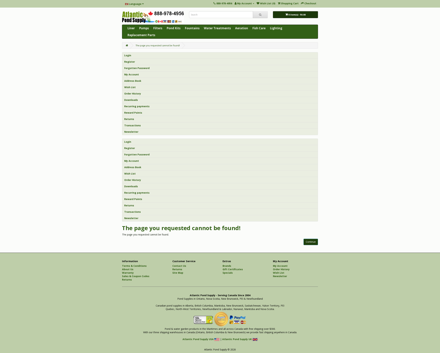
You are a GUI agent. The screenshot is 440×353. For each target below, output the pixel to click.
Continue (311, 241)
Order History (132, 93)
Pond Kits (173, 28)
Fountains (192, 28)
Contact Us (179, 265)
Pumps (144, 28)
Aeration (241, 28)
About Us (127, 269)
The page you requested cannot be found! (158, 45)
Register (129, 61)
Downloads (131, 100)
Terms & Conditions (134, 265)
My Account (131, 74)
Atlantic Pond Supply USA (198, 339)
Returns (129, 119)
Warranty (128, 272)
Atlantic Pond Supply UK (237, 339)
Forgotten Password (137, 68)
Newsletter (131, 131)
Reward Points (133, 112)
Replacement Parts (141, 35)
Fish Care (259, 28)
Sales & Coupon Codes (135, 276)
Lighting (276, 28)
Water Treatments (217, 28)
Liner (131, 28)
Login (127, 55)
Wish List (130, 87)
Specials (228, 272)
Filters (157, 28)
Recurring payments (137, 106)
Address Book (132, 80)
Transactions (132, 125)
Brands (227, 265)
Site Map (177, 272)
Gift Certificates (233, 269)
